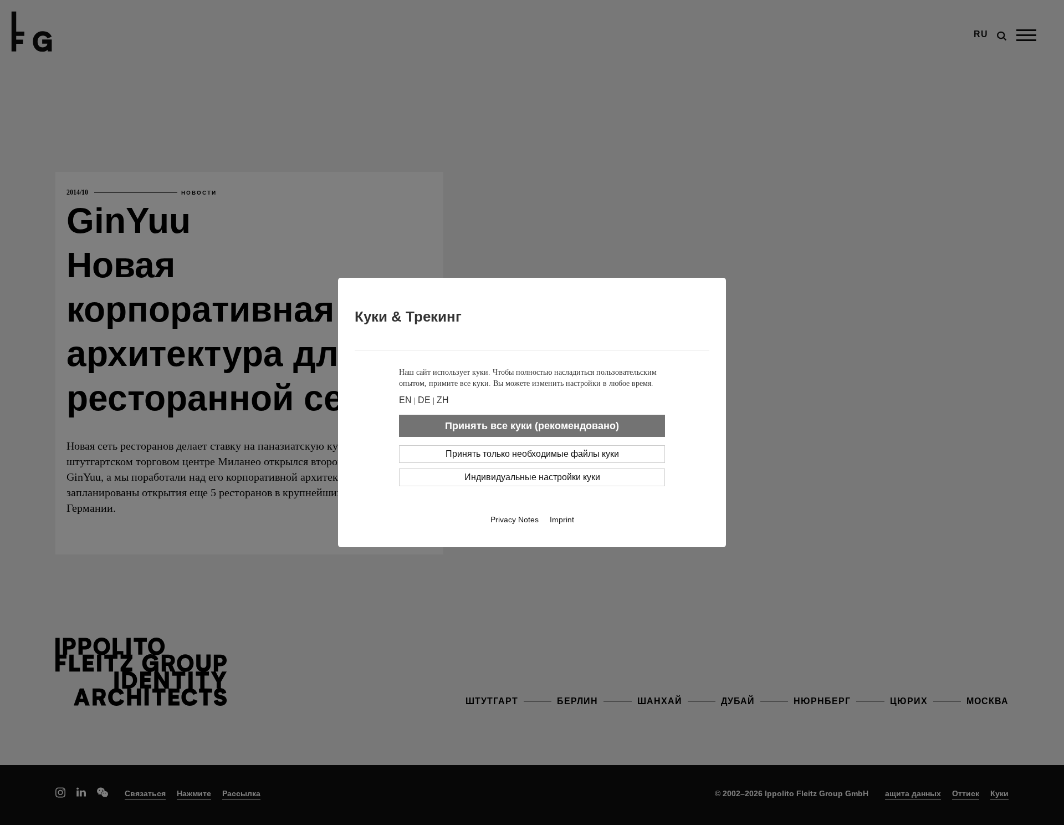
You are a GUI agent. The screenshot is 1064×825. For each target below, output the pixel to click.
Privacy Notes (514, 519)
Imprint (562, 519)
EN (405, 400)
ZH (443, 400)
